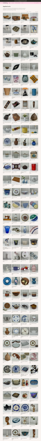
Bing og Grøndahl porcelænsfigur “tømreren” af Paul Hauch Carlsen (7, 248)
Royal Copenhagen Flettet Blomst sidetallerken (15, 323)
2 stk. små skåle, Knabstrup (24, 361)
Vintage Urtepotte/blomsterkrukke (24, 247)
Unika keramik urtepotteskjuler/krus (24, 134)
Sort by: (27, 11)
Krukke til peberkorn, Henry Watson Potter (24, 34)
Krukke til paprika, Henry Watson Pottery (6, 34)
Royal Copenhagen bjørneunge (7, 122)
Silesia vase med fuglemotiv (33, 323)
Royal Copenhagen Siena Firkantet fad (6, 387)
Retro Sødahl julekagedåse (33, 247)
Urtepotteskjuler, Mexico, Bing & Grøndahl (33, 299)
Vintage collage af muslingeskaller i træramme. (6, 109)
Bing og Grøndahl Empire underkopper (15, 336)
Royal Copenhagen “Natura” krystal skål (6, 134)
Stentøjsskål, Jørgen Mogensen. (14, 400)
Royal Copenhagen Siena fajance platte (33, 374)
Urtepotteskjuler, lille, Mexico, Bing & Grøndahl (25, 299)
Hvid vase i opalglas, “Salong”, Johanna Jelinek (24, 59)
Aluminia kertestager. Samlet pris (33, 134)
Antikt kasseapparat (14, 122)
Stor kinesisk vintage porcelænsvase (23, 235)
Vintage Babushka (23, 387)
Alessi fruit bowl (5, 323)
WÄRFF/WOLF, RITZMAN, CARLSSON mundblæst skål (34, 400)
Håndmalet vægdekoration (24, 400)
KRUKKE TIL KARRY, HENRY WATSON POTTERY (7, 47)
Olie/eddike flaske (14, 222)
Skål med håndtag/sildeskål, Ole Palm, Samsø (33, 47)
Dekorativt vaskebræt (23, 109)
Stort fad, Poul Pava (14, 197)
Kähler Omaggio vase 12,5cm (33, 273)
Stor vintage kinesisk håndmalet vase (14, 286)
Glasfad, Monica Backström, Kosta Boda (15, 210)
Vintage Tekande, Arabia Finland (7, 59)
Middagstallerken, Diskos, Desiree (15, 438)
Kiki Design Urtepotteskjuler (15, 59)
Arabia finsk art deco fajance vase (33, 413)
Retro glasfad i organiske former (15, 109)
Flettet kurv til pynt (5, 361)
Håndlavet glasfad (32, 222)
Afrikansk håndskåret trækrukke (23, 172)
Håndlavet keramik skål (24, 438)
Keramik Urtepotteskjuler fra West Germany (7, 197)
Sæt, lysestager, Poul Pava (33, 197)
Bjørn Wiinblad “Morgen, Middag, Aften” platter (24, 323)
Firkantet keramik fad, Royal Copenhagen (15, 34)
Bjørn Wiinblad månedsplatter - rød (34, 361)
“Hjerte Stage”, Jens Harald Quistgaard (33, 59)
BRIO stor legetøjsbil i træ (24, 273)
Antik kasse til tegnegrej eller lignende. (16, 184)
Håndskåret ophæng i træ (6, 425)
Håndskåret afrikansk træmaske (32, 109)
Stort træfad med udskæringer (7, 311)
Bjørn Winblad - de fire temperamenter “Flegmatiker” (6, 374)
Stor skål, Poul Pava (23, 197)
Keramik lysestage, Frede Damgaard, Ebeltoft (6, 438)
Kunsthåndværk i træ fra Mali (33, 438)
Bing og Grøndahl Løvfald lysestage (33, 261)
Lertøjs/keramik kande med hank (15, 147)
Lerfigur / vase (5, 336)
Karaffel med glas (5, 260)
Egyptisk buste (31, 122)
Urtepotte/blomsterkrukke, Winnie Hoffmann (15, 247)
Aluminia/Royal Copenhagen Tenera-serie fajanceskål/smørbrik (24, 375)
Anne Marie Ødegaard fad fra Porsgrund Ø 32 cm (24, 413)
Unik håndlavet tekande (15, 311)
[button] (10, 3)
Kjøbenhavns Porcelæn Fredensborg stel (6, 400)
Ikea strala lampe (5, 273)
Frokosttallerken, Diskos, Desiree (33, 349)
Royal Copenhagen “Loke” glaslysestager (6, 184)
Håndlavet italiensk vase (24, 425)
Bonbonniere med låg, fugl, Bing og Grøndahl (16, 97)
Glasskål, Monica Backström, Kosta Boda (24, 210)
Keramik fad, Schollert (24, 311)
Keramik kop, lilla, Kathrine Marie (15, 273)
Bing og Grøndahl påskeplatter (16, 374)
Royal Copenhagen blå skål (33, 387)
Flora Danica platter (23, 260)
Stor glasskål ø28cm (32, 184)
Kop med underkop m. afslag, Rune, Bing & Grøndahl (15, 387)
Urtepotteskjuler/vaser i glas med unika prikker (16, 261)
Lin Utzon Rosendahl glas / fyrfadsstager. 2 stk (6, 84)
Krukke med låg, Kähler (33, 311)
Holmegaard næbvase (32, 425)
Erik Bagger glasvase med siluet (25, 122)
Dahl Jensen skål (23, 222)
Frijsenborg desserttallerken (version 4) (24, 336)
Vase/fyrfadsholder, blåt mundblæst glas (33, 286)
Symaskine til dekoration (6, 222)
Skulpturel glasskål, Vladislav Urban (25, 349)
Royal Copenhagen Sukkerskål (33, 336)
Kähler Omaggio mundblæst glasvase (24, 84)
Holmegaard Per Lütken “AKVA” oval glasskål (15, 425)
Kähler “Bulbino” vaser (24, 184)
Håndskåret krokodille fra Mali (15, 361)
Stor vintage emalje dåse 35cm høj (33, 172)
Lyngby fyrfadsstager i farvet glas (16, 134)
